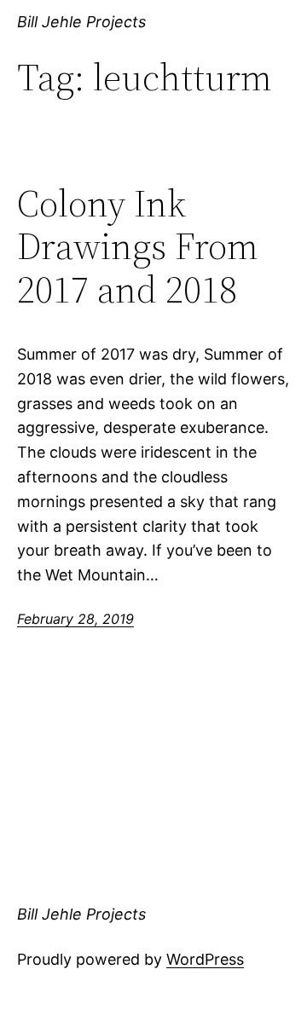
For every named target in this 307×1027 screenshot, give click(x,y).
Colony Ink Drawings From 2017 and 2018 (137, 247)
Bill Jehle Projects (81, 22)
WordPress (205, 959)
